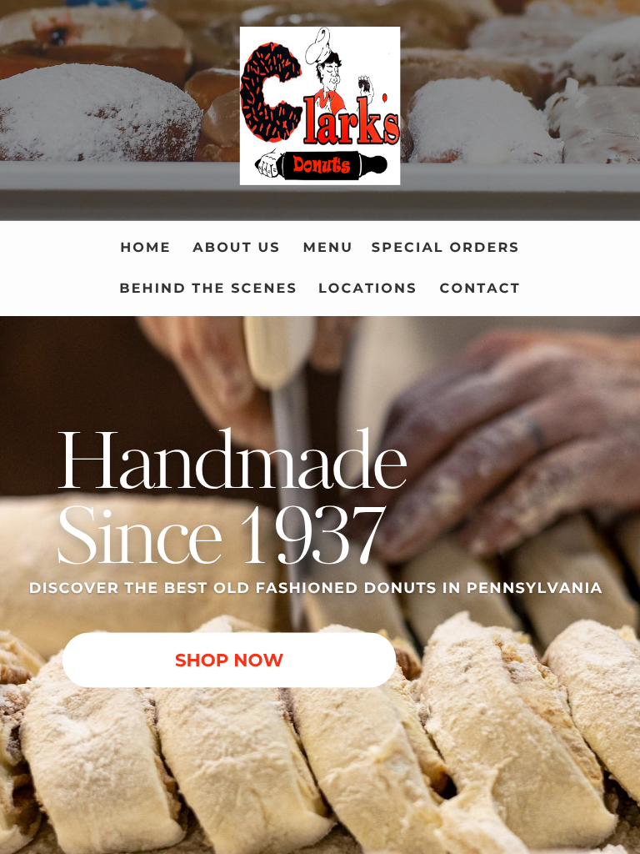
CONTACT (480, 288)
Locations (368, 288)
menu (328, 248)
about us (236, 248)
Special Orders (446, 248)
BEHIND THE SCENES (208, 288)
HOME (145, 248)
